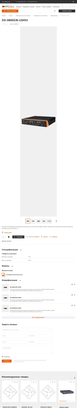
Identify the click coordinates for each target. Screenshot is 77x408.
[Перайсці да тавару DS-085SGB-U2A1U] (5, 308)
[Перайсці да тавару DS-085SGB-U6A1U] (5, 298)
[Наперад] (56, 221)
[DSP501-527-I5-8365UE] (10, 392)
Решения (18, 6)
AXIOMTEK (5, 404)
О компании (55, 6)
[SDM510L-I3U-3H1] (29, 392)
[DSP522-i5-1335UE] (48, 392)
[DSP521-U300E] (66, 392)
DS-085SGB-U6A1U (16, 297)
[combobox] (27, 330)
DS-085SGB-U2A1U (15, 308)
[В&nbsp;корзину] (16, 382)
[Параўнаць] (72, 284)
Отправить (7, 361)
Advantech (12, 284)
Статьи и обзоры (46, 6)
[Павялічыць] (8, 237)
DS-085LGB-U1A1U (15, 287)
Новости (38, 6)
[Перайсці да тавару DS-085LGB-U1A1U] (5, 287)
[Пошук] (54, 10)
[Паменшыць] (3, 237)
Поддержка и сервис (29, 6)
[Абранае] (74, 284)
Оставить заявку (67, 11)
